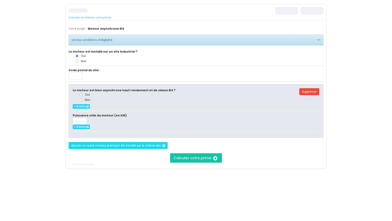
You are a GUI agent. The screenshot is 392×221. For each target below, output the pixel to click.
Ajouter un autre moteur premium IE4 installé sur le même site (117, 145)
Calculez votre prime (193, 157)
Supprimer (309, 92)
